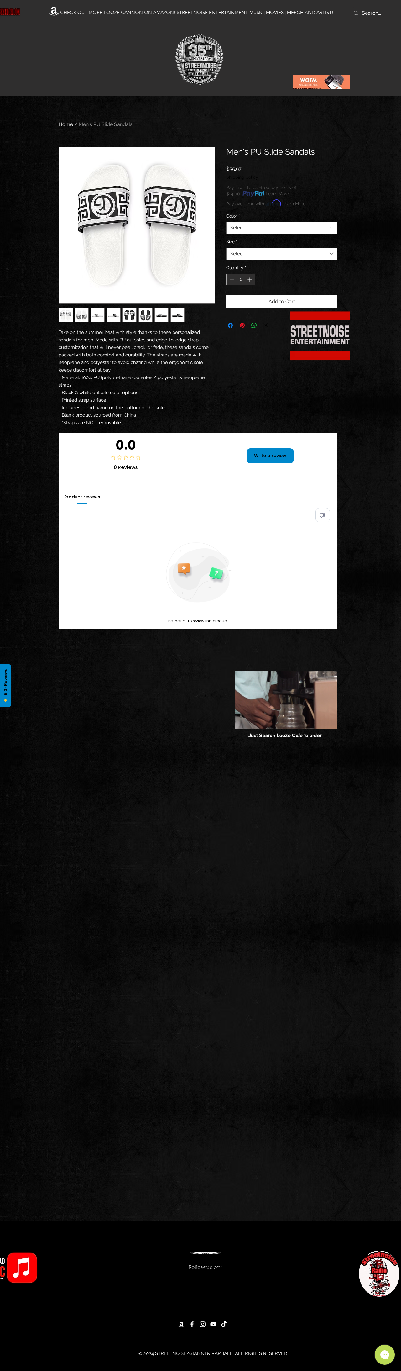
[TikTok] (224, 1324)
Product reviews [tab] (82, 497)
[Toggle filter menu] (322, 515)
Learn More (277, 193)
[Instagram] (202, 1324)
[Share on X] (266, 325)
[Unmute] (253, 721)
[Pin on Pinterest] (242, 325)
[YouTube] (213, 1324)
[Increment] (250, 279)
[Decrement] (231, 279)
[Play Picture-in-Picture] (318, 721)
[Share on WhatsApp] (254, 325)
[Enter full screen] (329, 721)
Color (233, 216)
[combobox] (281, 228)
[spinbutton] (240, 279)
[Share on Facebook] (230, 325)
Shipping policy (242, 177)
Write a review (270, 455)
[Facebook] (192, 1324)
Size (231, 241)
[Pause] (243, 721)
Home (66, 124)
